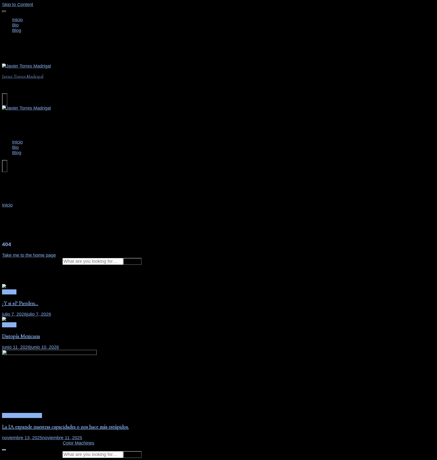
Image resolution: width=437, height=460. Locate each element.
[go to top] (4, 450)
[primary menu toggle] (4, 11)
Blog (16, 30)
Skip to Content (17, 4)
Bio (15, 25)
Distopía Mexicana (21, 336)
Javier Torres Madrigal (22, 76)
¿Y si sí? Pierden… (20, 303)
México (9, 291)
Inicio (17, 19)
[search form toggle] (4, 99)
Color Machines (78, 443)
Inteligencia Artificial (22, 415)
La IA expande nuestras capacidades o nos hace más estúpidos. (65, 427)
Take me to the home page (29, 255)
